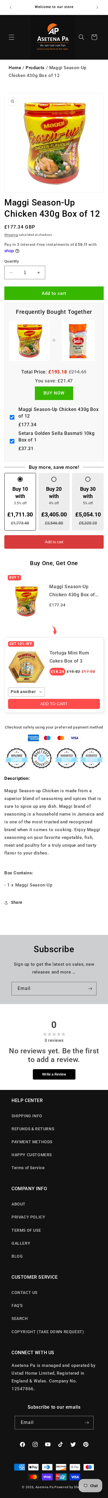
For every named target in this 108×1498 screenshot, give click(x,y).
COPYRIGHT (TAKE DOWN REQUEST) (48, 1331)
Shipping (11, 234)
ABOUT (19, 1204)
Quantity (11, 261)
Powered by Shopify (70, 1487)
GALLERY (21, 1243)
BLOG (17, 1256)
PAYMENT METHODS (32, 1141)
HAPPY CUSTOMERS (32, 1154)
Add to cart (54, 542)
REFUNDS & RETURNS (33, 1129)
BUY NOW (54, 393)
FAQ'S (17, 1305)
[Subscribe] (90, 988)
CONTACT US (24, 1292)
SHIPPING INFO (27, 1116)
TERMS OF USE (26, 1230)
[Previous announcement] (10, 7)
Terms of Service (28, 1167)
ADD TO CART (54, 703)
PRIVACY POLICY (28, 1217)
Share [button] (16, 902)
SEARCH (20, 1318)
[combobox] (26, 692)
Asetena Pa (44, 1487)
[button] (11, 37)
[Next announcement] (97, 7)
